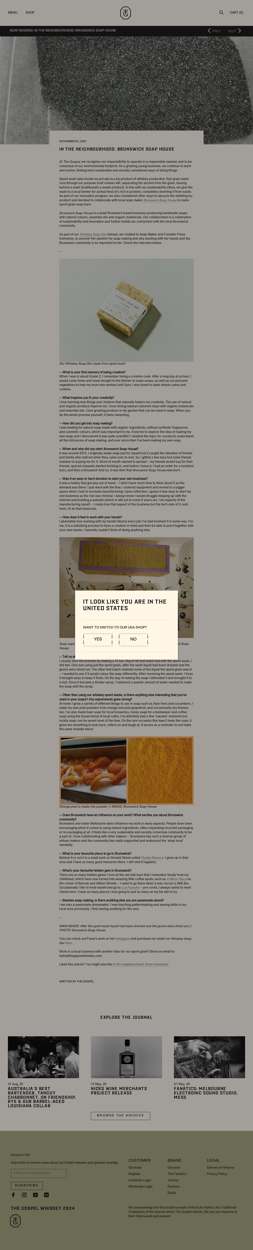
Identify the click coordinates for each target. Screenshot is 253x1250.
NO (133, 640)
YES (98, 640)
